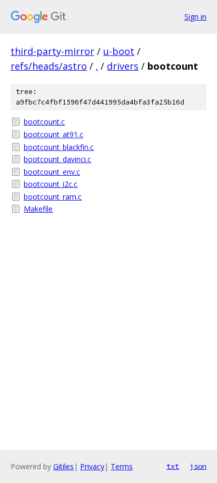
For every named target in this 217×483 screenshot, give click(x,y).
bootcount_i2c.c (50, 184)
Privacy (92, 466)
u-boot (118, 51)
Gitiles (63, 466)
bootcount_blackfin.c (59, 147)
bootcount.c (44, 122)
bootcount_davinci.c (57, 159)
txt (172, 466)
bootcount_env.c (52, 172)
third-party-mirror (52, 51)
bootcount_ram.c (53, 197)
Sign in (195, 17)
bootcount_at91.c (53, 134)
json (198, 466)
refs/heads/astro (49, 66)
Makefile (38, 209)
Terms (122, 466)
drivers (123, 66)
